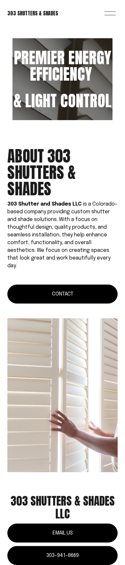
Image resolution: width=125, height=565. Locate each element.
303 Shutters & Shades (32, 13)
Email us (63, 533)
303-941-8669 (62, 555)
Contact (62, 294)
